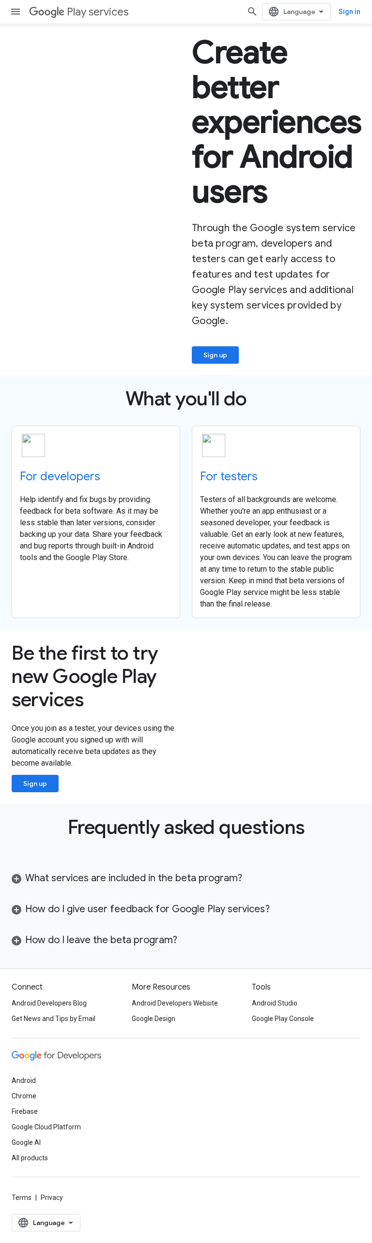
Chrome (24, 1096)
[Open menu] (15, 11)
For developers (60, 476)
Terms (21, 1197)
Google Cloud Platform (46, 1127)
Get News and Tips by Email (53, 1018)
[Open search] (252, 11)
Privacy (52, 1197)
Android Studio (274, 1003)
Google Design (153, 1018)
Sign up (215, 355)
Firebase (25, 1111)
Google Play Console (283, 1018)
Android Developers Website (175, 1003)
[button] (186, 878)
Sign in (349, 11)
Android (24, 1080)
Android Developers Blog (49, 1003)
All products (30, 1158)
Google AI (26, 1142)
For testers (229, 476)
